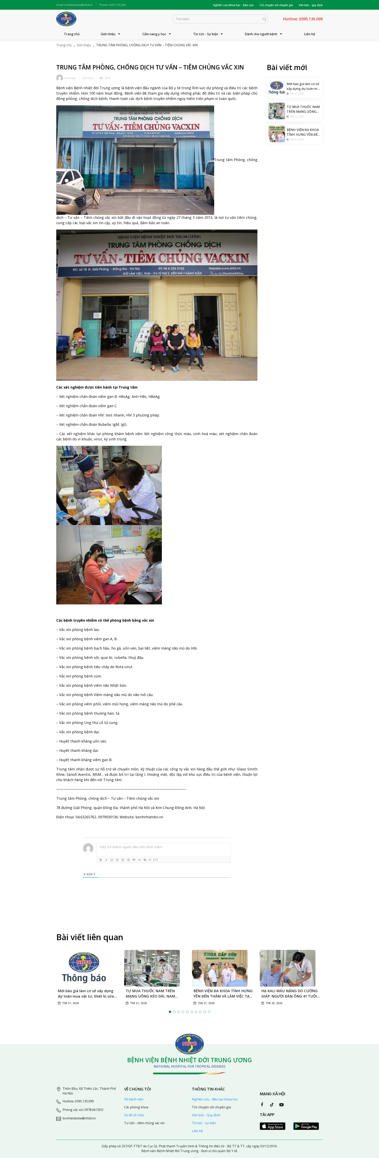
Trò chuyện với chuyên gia (276, 5)
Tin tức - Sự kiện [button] (205, 34)
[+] (155, 859)
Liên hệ (309, 34)
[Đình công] (117, 859)
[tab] (170, 1012)
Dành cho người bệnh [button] (261, 34)
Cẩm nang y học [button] (154, 34)
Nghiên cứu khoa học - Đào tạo (233, 5)
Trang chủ (72, 34)
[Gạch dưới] (111, 859)
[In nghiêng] (106, 859)
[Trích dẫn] (134, 859)
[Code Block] (139, 859)
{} (150, 859)
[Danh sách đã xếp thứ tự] (123, 859)
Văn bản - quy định (311, 5)
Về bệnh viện (133, 1099)
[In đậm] (100, 859)
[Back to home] (66, 19)
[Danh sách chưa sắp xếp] (128, 859)
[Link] (145, 859)
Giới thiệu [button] (108, 34)
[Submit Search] (264, 19)
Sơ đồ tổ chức (134, 1115)
